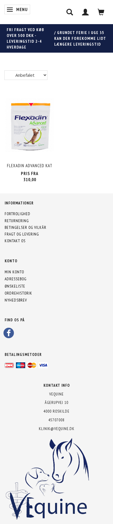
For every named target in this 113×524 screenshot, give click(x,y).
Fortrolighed (17, 213)
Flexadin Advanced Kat (29, 165)
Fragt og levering (22, 234)
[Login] (85, 12)
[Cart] (101, 12)
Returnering (17, 220)
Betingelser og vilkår (25, 227)
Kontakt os (15, 240)
